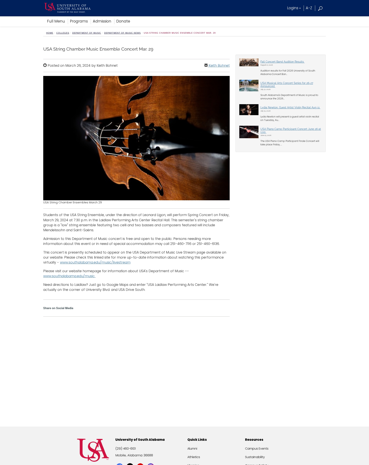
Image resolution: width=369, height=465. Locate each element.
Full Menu (56, 21)
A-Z (309, 8)
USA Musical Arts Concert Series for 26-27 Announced (286, 84)
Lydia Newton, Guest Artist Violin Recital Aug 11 (290, 107)
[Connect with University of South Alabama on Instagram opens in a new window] (151, 460)
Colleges (62, 33)
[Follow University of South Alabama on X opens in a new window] (130, 460)
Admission (102, 21)
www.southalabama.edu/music (69, 276)
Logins (292, 8)
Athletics (193, 457)
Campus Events (256, 448)
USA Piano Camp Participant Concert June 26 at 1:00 (290, 130)
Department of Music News (122, 33)
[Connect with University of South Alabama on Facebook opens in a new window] (120, 460)
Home (49, 33)
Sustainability (255, 457)
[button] (320, 8)
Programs (79, 21)
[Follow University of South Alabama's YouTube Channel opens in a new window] (140, 460)
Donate (123, 21)
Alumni (192, 448)
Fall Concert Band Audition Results (282, 61)
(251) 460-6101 (125, 448)
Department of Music (86, 33)
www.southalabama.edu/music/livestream (95, 262)
